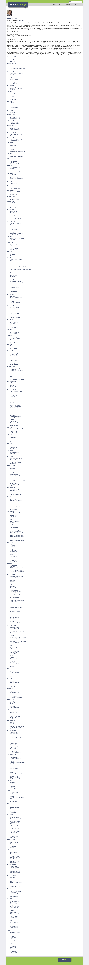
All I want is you (13, 254)
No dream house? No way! (15, 159)
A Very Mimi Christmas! (14, 287)
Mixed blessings (13, 808)
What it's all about (13, 582)
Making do (12, 847)
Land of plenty (13, 392)
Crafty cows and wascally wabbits (17, 379)
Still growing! (12, 93)
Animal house (13, 937)
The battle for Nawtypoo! (15, 123)
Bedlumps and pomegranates (16, 648)
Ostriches (12, 321)
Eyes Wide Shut (13, 357)
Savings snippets (13, 933)
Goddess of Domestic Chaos (16, 475)
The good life (12, 851)
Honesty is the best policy (15, 853)
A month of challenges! (14, 672)
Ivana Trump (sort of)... (14, 556)
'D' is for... (12, 787)
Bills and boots (13, 772)
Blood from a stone (14, 693)
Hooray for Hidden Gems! (15, 275)
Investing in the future (14, 484)
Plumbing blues (13, 946)
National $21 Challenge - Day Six (17, 534)
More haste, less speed (15, 778)
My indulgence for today (15, 255)
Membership (69, 4)
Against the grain (13, 326)
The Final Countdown (14, 867)
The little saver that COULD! (16, 134)
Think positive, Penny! (14, 489)
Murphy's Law (13, 339)
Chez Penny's (13, 290)
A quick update (13, 783)
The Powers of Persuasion (15, 833)
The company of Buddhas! (15, 163)
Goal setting (12, 749)
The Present (12, 412)
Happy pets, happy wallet (15, 932)
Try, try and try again (14, 572)
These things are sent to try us (16, 82)
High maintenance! (14, 155)
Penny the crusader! (14, 889)
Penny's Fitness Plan (14, 895)
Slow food (12, 498)
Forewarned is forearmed (15, 673)
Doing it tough (13, 402)
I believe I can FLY (14, 811)
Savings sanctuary (14, 751)
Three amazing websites (15, 831)
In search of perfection (14, 597)
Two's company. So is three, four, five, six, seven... (20, 269)
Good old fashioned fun (15, 303)
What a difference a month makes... (17, 233)
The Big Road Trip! (14, 404)
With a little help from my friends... (17, 178)
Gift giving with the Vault (15, 950)
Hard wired (12, 409)
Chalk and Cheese (14, 436)
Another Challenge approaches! (16, 773)
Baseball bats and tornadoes (16, 284)
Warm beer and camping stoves (16, 530)
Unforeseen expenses (14, 807)
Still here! (12, 441)
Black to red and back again (15, 663)
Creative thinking (13, 229)
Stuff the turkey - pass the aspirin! (17, 600)
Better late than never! (14, 169)
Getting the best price (14, 906)
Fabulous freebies (13, 604)
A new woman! (13, 296)
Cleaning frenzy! (13, 782)
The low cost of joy (14, 122)
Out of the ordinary (14, 353)
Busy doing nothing (14, 298)
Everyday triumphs (14, 232)
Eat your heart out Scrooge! (15, 727)
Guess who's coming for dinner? (16, 818)
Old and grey (12, 399)
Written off (12, 943)
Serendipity (12, 323)
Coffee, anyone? (13, 580)
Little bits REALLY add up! (15, 218)
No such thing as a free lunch (16, 361)
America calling (13, 923)
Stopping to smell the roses (15, 416)
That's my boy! (13, 330)
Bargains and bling (14, 825)
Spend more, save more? (15, 793)
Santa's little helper (14, 734)
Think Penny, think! (14, 83)
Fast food (12, 373)
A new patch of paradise (15, 308)
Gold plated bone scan (14, 873)
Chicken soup (13, 550)
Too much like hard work (15, 332)
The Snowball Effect (14, 430)
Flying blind (12, 147)
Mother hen (12, 761)
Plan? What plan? (13, 249)
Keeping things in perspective (16, 714)
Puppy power (12, 816)
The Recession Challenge (15, 494)
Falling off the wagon (14, 905)
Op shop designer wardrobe (16, 885)
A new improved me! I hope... (16, 591)
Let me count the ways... (15, 817)
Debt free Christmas (14, 879)
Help (75, 4)
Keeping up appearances (15, 821)
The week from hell (14, 916)
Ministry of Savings (14, 369)
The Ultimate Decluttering (15, 317)
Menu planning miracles (15, 872)
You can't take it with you (15, 186)
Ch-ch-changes (13, 499)
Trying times (12, 676)
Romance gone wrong (14, 843)
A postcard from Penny (14, 883)
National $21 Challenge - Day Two (17, 539)
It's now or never (13, 183)
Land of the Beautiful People (16, 697)
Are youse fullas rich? (14, 327)
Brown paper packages (14, 870)
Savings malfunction (14, 702)
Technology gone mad (14, 485)
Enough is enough (13, 291)
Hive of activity (13, 463)
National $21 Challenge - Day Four (17, 536)
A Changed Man (13, 360)
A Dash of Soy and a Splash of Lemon (18, 108)
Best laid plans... (13, 878)
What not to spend (14, 515)
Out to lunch (12, 689)
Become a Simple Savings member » (23, 56)
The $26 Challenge (14, 174)
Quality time (12, 854)
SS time (11, 470)
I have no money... (14, 469)
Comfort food (12, 784)
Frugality (12, 544)
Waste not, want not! (14, 947)
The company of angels (15, 167)
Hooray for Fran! (13, 881)
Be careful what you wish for (16, 387)
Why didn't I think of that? (15, 828)
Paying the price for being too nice (17, 193)
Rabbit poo (12, 703)
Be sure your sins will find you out (17, 576)
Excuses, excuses (13, 701)
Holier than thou (13, 588)
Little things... (12, 706)
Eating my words (13, 146)
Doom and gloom (13, 260)
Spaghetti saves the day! (15, 74)
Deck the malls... (13, 386)
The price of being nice (14, 565)
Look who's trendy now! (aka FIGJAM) (18, 266)
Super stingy (12, 566)
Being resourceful (13, 806)
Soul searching (13, 145)
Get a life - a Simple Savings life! (16, 552)
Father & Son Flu (13, 245)
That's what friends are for (15, 223)
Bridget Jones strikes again (15, 368)
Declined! (12, 630)
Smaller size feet (13, 736)
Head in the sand (13, 490)
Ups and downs (13, 717)
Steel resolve (12, 669)
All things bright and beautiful (16, 338)
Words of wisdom (13, 468)
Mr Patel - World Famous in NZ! (16, 188)
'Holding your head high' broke (16, 139)
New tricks (12, 345)
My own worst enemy (14, 459)
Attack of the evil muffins (15, 454)
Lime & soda (12, 202)
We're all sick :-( (13, 662)
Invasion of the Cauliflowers (15, 716)
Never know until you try (15, 739)
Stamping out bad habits (15, 822)
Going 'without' (13, 224)
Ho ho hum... (12, 493)
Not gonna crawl (13, 483)
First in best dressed (14, 829)
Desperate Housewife (14, 503)
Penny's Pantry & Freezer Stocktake (17, 547)
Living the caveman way (15, 633)
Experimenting (13, 846)
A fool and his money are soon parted (17, 569)
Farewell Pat (12, 396)
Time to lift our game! (14, 337)
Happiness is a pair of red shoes (16, 197)
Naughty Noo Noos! (14, 263)
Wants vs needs (13, 581)
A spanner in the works (14, 417)
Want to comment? (11, 56)
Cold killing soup (13, 918)
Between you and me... (14, 683)
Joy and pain (12, 397)
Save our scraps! (13, 176)
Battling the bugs (13, 938)
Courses (54, 4)
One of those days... (14, 733)
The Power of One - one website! (17, 571)
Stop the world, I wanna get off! (16, 432)
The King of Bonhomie (14, 314)
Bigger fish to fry (13, 194)
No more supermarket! (14, 682)
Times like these (13, 333)
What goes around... (14, 776)
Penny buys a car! (13, 161)
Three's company (13, 65)
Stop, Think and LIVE (14, 292)
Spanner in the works (14, 948)
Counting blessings (14, 724)
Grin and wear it (13, 253)
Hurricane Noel (13, 902)
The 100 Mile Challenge (15, 407)
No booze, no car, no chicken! (16, 500)
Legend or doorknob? (14, 836)
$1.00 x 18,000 (13, 363)
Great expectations (14, 322)
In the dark (12, 528)
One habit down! (13, 837)
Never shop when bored (15, 857)
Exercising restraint (14, 792)
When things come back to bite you (17, 512)
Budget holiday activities (15, 896)
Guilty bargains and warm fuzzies (17, 726)
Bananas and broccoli (14, 786)
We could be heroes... (14, 364)
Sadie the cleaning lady (15, 461)
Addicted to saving (14, 771)
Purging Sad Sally (13, 431)
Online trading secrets (14, 913)
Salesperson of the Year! (15, 348)
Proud (11, 310)
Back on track (13, 804)
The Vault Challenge (14, 560)
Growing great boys (14, 247)
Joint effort (12, 796)
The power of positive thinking (16, 622)
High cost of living (13, 852)
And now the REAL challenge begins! (17, 156)
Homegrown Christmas (14, 422)
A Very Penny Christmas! (15, 130)
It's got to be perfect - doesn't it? (16, 391)
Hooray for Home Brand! (15, 777)
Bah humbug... (13, 602)
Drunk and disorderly (14, 617)
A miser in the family (14, 893)
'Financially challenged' (14, 212)
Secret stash (12, 522)
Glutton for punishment (14, 798)
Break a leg (12, 877)
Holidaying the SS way (14, 517)
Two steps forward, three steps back (17, 151)
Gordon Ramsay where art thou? (17, 370)
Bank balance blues (14, 769)
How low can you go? (14, 746)
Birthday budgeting (14, 927)
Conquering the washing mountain (17, 238)
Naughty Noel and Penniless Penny (17, 587)
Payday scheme (13, 936)
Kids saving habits (13, 858)
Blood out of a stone (14, 527)
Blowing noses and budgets (15, 835)
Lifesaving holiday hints (15, 788)
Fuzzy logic (12, 738)
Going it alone (13, 61)
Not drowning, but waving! (15, 117)
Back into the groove (14, 647)
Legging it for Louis (14, 244)
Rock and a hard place (14, 627)
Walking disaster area (14, 452)
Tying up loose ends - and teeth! (16, 73)
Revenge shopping (14, 926)
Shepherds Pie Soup (14, 440)
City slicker (12, 944)
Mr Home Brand (13, 453)
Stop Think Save (13, 691)
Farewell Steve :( (13, 764)
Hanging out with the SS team (16, 882)
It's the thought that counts (15, 744)
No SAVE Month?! (13, 371)
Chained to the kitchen (14, 632)
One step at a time (14, 842)
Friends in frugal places (15, 378)
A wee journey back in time (15, 230)
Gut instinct (12, 324)
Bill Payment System (14, 899)
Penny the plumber (14, 757)
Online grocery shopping (15, 861)
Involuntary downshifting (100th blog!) (17, 797)
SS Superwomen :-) (14, 643)
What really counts (14, 474)
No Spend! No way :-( (14, 274)
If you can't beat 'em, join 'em (16, 501)
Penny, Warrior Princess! (15, 704)
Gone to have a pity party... (15, 219)
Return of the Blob (13, 832)
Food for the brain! (14, 234)
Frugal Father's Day (14, 907)
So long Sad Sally (13, 917)
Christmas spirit (13, 384)
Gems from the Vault (14, 922)
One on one (12, 394)
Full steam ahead (13, 557)
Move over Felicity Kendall (15, 891)
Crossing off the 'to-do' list (15, 759)
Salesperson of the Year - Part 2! (16, 340)
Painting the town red (14, 614)
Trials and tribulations (14, 794)
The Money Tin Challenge (15, 758)
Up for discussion (13, 823)
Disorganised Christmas (15, 611)
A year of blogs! (13, 812)
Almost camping (13, 592)
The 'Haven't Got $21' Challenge (16, 191)
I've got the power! (14, 800)
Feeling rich (12, 675)
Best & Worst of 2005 (14, 856)
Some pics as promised (15, 302)
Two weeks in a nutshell (15, 598)
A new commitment (14, 620)
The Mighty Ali (13, 579)
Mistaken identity (13, 447)
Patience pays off (13, 601)
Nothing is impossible (14, 507)
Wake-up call (12, 586)
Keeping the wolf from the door (16, 506)
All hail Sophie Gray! (14, 659)
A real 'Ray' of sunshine (15, 628)
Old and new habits (14, 844)
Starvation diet (13, 665)
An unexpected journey (14, 107)
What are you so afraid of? (15, 128)
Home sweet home (14, 69)
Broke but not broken (14, 127)
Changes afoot (13, 722)
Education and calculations (15, 129)
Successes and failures (14, 642)
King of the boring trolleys (15, 618)
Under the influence (14, 351)
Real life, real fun (13, 211)
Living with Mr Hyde (14, 713)
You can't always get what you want (17, 570)
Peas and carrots (13, 551)
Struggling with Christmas (15, 871)
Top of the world (13, 342)
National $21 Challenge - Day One (17, 540)
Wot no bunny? (13, 819)
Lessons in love (13, 213)
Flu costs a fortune (14, 928)
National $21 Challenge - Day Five (17, 535)
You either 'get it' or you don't (16, 531)
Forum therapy (13, 747)
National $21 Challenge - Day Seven (17, 532)
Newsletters (61, 4)
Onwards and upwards (14, 199)
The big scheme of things (15, 80)
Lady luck (12, 621)
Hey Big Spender (13, 801)
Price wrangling (13, 940)
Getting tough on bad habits (15, 752)
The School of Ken (14, 355)
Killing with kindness (14, 860)
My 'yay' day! (12, 89)
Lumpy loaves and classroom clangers (18, 637)
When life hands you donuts (15, 144)
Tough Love (12, 288)
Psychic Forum (13, 763)
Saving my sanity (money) (15, 462)
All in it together (13, 718)
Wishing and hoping (14, 79)
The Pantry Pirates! (14, 248)
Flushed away (13, 546)
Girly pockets (12, 272)
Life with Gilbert (13, 99)
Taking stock (12, 549)
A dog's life (12, 650)
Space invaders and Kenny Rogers (17, 413)
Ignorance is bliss (13, 653)
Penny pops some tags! (15, 118)
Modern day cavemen (14, 444)
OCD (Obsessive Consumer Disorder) (18, 567)
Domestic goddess (14, 924)
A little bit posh (13, 300)
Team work (12, 723)
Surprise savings (13, 728)
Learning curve (13, 951)
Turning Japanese (13, 261)
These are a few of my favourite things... (18, 631)
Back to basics (13, 914)
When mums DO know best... (16, 638)
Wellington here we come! (15, 405)
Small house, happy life (15, 307)
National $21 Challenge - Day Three (17, 537)
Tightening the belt (14, 768)
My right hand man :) (14, 116)
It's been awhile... (13, 179)
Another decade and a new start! (16, 76)
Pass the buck (13, 104)
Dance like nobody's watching (16, 259)
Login (79, 4)
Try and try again (13, 354)
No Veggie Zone (13, 509)
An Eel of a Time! (13, 102)
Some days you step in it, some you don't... (19, 641)
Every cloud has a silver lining (16, 226)
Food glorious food (14, 590)
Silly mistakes (13, 545)
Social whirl (12, 239)
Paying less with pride (14, 651)
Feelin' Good (12, 162)
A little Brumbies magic (14, 707)
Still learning (12, 756)
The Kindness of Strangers (15, 171)
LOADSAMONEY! (13, 561)
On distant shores (13, 415)
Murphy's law (12, 661)
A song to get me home (15, 215)
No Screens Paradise (14, 376)
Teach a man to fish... (14, 177)
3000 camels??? (13, 168)
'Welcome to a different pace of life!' (17, 297)
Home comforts (13, 908)
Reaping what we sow (14, 748)
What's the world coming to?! (16, 607)
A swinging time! (13, 743)
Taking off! (12, 524)
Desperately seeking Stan (15, 610)
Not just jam (12, 276)
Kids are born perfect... (14, 679)
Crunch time (12, 423)
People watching (13, 657)
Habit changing (13, 862)
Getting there (12, 671)
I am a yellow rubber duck (15, 477)
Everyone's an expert (14, 640)
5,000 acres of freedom (15, 382)
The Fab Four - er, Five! (15, 491)
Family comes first (13, 866)
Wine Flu (12, 446)
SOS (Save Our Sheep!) (15, 313)
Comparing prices (13, 952)
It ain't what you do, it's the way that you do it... (19, 480)
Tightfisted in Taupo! (14, 652)
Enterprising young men (15, 316)
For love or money (14, 514)
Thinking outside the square (15, 737)
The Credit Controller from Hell (16, 428)
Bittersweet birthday (14, 868)
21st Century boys (13, 624)
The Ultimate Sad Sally (14, 395)
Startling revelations (14, 903)
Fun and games (13, 685)
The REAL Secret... (14, 686)
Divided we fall (13, 385)
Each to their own (13, 96)
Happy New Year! (13, 207)
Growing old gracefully (14, 901)
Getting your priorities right (15, 406)
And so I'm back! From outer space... (17, 267)
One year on (12, 112)
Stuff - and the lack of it (14, 97)
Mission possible (13, 437)
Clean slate (12, 953)
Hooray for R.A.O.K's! (14, 240)
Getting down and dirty (14, 135)
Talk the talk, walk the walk (15, 281)
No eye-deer (12, 559)
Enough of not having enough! (16, 88)
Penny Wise (21, 20)
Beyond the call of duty (14, 692)
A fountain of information (15, 886)
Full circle (12, 301)
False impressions (13, 696)
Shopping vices (13, 912)
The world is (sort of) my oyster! (16, 87)
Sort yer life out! (13, 467)
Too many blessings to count (16, 277)
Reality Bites (12, 448)
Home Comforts (13, 347)
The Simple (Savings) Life (15, 612)
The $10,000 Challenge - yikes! (16, 608)
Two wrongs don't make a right (16, 282)
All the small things (14, 204)
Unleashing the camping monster (17, 594)
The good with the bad (14, 140)
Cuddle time (12, 809)
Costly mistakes (13, 694)
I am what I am (13, 516)
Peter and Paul (13, 421)
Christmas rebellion (14, 658)
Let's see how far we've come (16, 458)
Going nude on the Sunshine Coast (17, 521)
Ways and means (13, 438)
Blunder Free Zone (14, 841)
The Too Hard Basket (14, 577)
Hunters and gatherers (14, 712)
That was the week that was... (16, 481)
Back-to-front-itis (13, 711)
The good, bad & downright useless (17, 762)
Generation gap (13, 774)
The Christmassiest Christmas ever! (17, 68)
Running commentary (14, 425)
